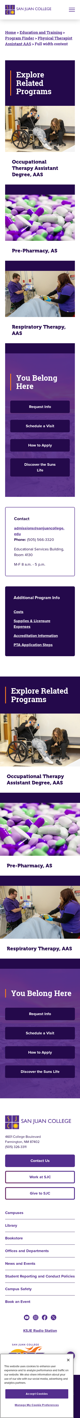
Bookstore (14, 1238)
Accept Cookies (37, 1394)
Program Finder (19, 38)
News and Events (20, 1263)
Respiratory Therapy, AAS (39, 330)
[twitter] (53, 1317)
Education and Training (41, 32)
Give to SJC (40, 1193)
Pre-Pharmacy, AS (34, 251)
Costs (18, 612)
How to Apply (40, 445)
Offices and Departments (27, 1251)
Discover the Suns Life (40, 467)
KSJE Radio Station (40, 1330)
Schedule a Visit (40, 426)
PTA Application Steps (33, 645)
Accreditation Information (36, 635)
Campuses (14, 1212)
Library (11, 1225)
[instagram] (35, 1317)
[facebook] (44, 1317)
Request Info (40, 406)
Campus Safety (18, 1289)
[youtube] (26, 1317)
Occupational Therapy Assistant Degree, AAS (35, 168)
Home (10, 32)
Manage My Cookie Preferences (37, 1405)
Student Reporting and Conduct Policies (40, 1276)
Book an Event (17, 1301)
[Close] (68, 1360)
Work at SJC (40, 1177)
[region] (37, 1386)
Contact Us (40, 1160)
